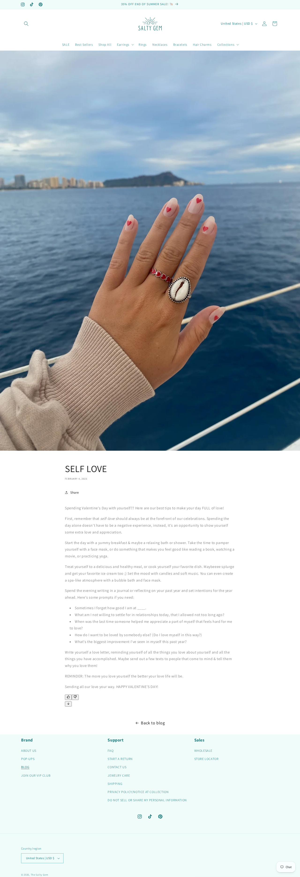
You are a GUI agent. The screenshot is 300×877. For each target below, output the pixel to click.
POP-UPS (27, 759)
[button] (26, 24)
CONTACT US (117, 767)
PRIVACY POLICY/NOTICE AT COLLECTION (138, 792)
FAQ (110, 750)
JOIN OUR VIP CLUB (35, 775)
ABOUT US (28, 750)
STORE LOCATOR (206, 759)
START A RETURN (120, 759)
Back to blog (153, 723)
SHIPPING (115, 784)
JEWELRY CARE (119, 775)
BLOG (25, 767)
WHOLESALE (203, 750)
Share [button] (74, 492)
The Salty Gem (39, 874)
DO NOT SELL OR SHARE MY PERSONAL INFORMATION (147, 800)
